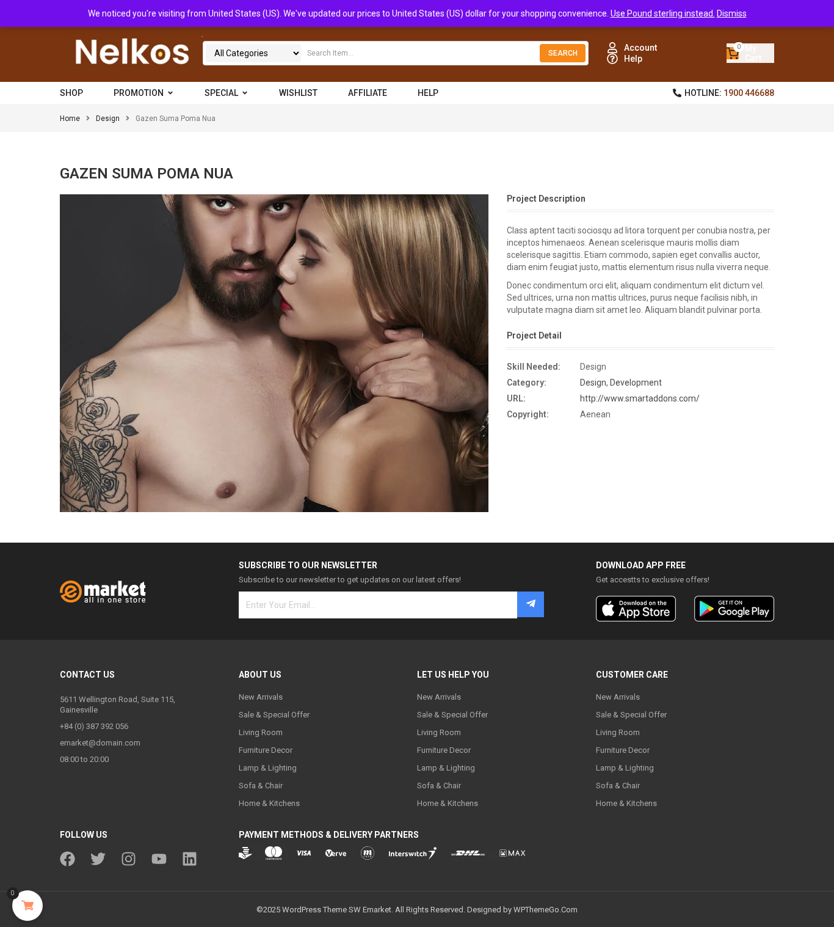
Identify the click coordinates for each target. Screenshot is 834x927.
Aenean (595, 414)
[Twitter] (98, 859)
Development (636, 382)
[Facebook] (67, 859)
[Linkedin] (189, 859)
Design (108, 118)
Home (70, 118)
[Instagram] (128, 859)
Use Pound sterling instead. (663, 13)
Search (563, 53)
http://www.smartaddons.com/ (640, 398)
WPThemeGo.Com (545, 909)
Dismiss (732, 13)
